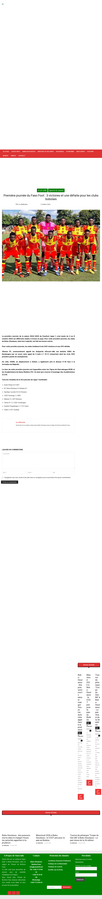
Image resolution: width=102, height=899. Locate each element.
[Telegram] (91, 205)
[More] (100, 205)
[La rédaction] (9, 425)
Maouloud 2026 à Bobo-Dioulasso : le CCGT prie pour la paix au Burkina (88, 697)
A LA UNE (42, 190)
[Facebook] (77, 205)
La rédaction (23, 204)
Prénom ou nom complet (83, 866)
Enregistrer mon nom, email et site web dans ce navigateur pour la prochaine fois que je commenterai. (37, 477)
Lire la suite (80, 797)
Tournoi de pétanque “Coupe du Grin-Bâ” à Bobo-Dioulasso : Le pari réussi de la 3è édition (97, 700)
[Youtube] (22, 428)
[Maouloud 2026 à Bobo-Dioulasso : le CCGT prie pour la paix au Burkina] (88, 671)
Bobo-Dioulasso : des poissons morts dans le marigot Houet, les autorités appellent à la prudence (80, 702)
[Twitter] (81, 205)
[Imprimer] (95, 205)
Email (77, 872)
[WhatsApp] (86, 205)
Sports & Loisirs (56, 190)
